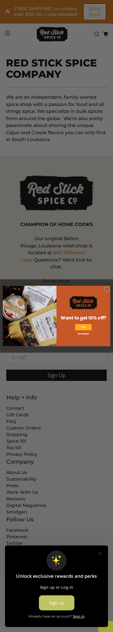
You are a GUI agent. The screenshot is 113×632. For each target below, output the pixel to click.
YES (83, 327)
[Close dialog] (107, 289)
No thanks (83, 333)
